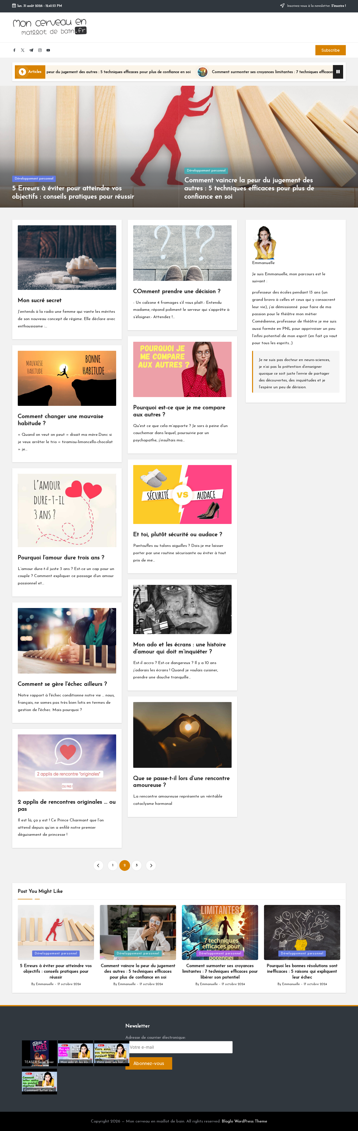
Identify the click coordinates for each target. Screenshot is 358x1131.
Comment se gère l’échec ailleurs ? (62, 684)
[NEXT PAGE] (151, 865)
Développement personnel (34, 179)
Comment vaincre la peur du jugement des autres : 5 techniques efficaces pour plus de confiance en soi (249, 188)
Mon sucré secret (40, 301)
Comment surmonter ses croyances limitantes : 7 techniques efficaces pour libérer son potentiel (228, 72)
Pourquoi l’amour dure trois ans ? (61, 558)
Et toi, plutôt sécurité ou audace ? (177, 535)
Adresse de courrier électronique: (155, 1038)
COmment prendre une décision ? (176, 292)
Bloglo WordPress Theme (244, 1121)
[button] (330, 50)
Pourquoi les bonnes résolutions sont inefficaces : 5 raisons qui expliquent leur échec (302, 972)
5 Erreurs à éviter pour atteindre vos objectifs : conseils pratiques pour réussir (56, 972)
